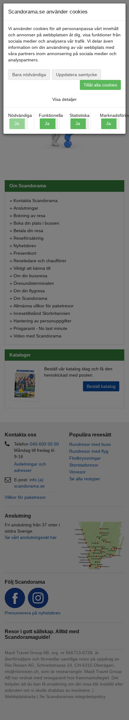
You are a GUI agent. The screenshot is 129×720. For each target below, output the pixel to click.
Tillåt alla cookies (100, 84)
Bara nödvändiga (29, 74)
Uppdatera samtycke (76, 74)
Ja (47, 123)
